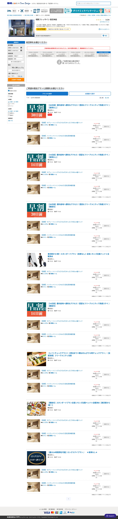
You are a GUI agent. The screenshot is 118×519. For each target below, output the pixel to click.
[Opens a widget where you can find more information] (110, 516)
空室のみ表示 (13, 90)
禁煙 (11, 96)
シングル (12, 103)
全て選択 (10, 101)
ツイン (11, 106)
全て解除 (16, 101)
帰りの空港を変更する (16, 61)
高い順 (107, 97)
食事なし (12, 113)
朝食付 (11, 115)
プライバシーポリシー (71, 509)
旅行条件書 (60, 509)
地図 (105, 35)
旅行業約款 (52, 509)
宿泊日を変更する (16, 70)
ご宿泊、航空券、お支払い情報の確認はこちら (99, 15)
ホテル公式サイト (104, 29)
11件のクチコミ (105, 21)
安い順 (101, 97)
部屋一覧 (10, 120)
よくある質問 (43, 509)
